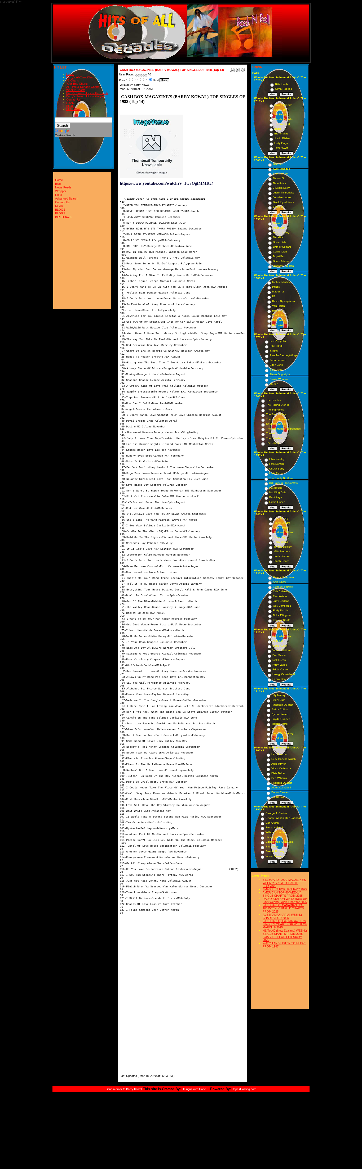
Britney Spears (282, 246)
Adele (277, 128)
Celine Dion (280, 251)
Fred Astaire (280, 596)
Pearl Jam (279, 227)
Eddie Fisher (277, 501)
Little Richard (277, 473)
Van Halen (278, 305)
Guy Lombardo (282, 605)
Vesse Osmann (275, 856)
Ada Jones (278, 738)
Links (58, 194)
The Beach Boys (276, 414)
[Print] (238, 68)
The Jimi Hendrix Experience (283, 428)
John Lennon (278, 360)
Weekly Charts (75, 90)
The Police (278, 315)
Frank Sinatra (282, 522)
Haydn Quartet (281, 718)
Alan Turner (278, 763)
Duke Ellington (282, 615)
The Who (271, 433)
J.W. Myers (272, 846)
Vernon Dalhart (281, 650)
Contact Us (73, 99)
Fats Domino (277, 463)
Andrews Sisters (283, 532)
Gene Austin (280, 645)
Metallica (278, 237)
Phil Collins (278, 320)
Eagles (274, 350)
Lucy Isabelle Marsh (283, 758)
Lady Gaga (281, 143)
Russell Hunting (275, 851)
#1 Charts (72, 80)
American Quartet (282, 704)
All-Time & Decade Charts (83, 86)
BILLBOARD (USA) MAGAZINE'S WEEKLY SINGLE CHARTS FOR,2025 (284, 883)
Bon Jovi (277, 324)
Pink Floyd (276, 345)
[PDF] (232, 68)
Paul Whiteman (281, 636)
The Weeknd (282, 124)
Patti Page (275, 497)
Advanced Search (66, 198)
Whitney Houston (283, 265)
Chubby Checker (276, 423)
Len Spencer (279, 754)
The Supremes (275, 409)
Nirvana (277, 223)
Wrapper (60, 191)
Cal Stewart (278, 797)
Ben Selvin (279, 655)
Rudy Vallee (279, 664)
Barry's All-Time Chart (80, 77)
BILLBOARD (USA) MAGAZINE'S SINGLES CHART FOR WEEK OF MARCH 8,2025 (285, 924)
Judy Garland (281, 600)
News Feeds (63, 187)
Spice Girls (279, 242)
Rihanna (278, 164)
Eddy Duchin (281, 610)
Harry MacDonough (283, 733)
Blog (58, 183)
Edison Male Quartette (279, 841)
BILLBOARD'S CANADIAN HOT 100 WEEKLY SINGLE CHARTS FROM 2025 (283, 908)
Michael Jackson (282, 282)
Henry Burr (278, 699)
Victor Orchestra (281, 768)
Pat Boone (275, 487)
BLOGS (71, 105)
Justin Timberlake (283, 192)
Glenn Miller (281, 527)
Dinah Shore (281, 560)
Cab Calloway (281, 591)
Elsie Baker (278, 773)
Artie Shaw (279, 581)
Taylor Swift (281, 147)
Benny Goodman (283, 577)
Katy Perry (280, 109)
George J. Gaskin (276, 813)
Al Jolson (278, 640)
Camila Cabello (283, 119)
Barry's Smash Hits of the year (86, 96)
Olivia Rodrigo (283, 88)
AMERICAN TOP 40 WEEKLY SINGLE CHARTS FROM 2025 (283, 894)
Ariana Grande (283, 104)
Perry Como (281, 541)
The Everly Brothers (281, 478)
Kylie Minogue (281, 168)
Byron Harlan (280, 714)
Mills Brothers (282, 551)
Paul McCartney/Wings (283, 355)
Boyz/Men (279, 256)
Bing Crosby (281, 518)
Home (70, 74)
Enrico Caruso (280, 792)
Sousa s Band (274, 827)
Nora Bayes (279, 728)
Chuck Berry (276, 468)
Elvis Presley (277, 459)
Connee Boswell (283, 586)
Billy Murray (278, 695)
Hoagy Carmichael (283, 674)
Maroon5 (278, 178)
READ (70, 102)
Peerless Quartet (281, 782)
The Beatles (273, 400)
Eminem (278, 206)
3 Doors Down (281, 187)
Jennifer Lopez (282, 197)
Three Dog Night (280, 374)
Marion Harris (280, 723)
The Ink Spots (281, 620)
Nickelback (279, 183)
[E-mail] (243, 68)
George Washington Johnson (284, 817)
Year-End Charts (77, 83)
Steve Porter (273, 837)
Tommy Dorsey (283, 546)
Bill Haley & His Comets (283, 482)
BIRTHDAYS (74, 109)
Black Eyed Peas (283, 202)
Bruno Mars (281, 133)
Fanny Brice (279, 679)
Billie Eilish (281, 84)
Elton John (276, 364)
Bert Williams (279, 778)
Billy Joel (277, 310)
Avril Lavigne (281, 173)
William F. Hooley (276, 832)
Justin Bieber (282, 138)
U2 (274, 296)
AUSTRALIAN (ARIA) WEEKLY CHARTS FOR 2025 (282, 916)
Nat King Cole (277, 492)
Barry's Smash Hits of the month (87, 93)
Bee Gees (276, 369)
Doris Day (279, 537)
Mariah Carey (281, 232)
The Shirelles (274, 438)
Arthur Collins (280, 709)
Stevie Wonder (279, 379)
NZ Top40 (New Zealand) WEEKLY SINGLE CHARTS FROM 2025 (285, 932)
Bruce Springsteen (283, 301)
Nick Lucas (279, 659)
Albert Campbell (281, 787)
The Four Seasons (277, 419)
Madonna (278, 291)
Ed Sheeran (281, 114)
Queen (274, 383)
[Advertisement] (136, 993)
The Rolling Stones (277, 404)
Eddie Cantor (280, 669)
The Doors (272, 442)
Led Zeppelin (278, 341)
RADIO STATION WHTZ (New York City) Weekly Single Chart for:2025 (285, 900)
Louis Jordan (282, 556)
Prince (276, 286)
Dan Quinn (272, 822)
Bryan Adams (281, 261)
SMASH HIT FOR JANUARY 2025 (285, 889)
